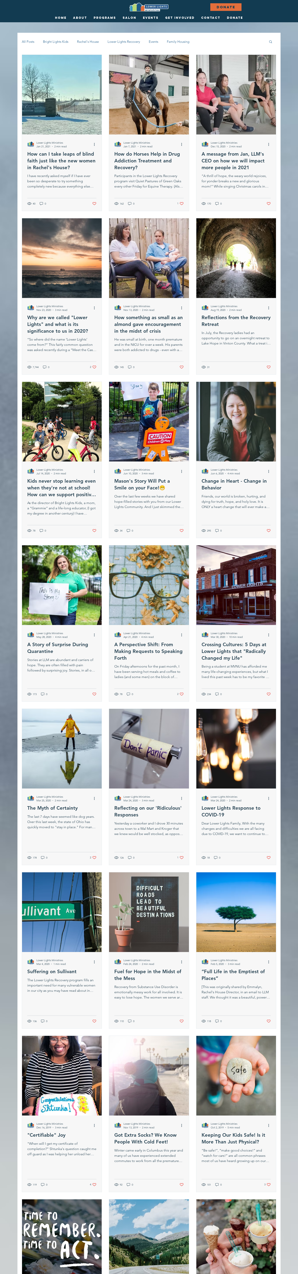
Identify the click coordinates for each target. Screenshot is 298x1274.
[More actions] (95, 144)
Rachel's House (88, 42)
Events (153, 42)
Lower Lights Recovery (124, 42)
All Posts (28, 42)
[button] (271, 42)
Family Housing (178, 42)
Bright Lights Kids (55, 42)
